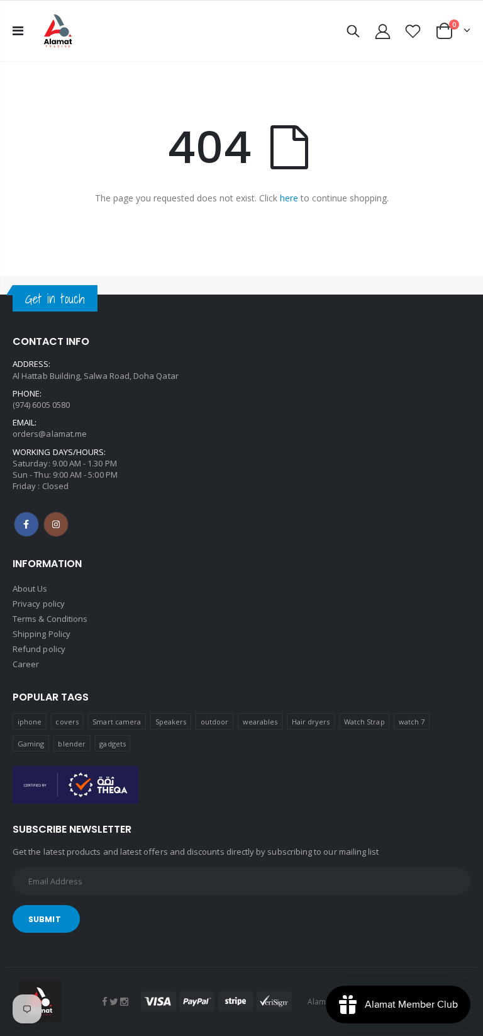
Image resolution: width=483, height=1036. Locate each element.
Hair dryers (311, 721)
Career (26, 664)
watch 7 (412, 721)
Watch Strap (364, 721)
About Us (30, 588)
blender (71, 743)
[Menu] (18, 30)
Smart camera (116, 721)
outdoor (214, 721)
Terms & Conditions (50, 618)
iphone (30, 721)
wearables (260, 721)
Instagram (56, 524)
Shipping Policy (41, 633)
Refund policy (39, 649)
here (289, 198)
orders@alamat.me (50, 433)
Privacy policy (39, 603)
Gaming (31, 743)
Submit (44, 919)
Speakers (171, 721)
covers (66, 721)
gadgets (112, 743)
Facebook (26, 524)
